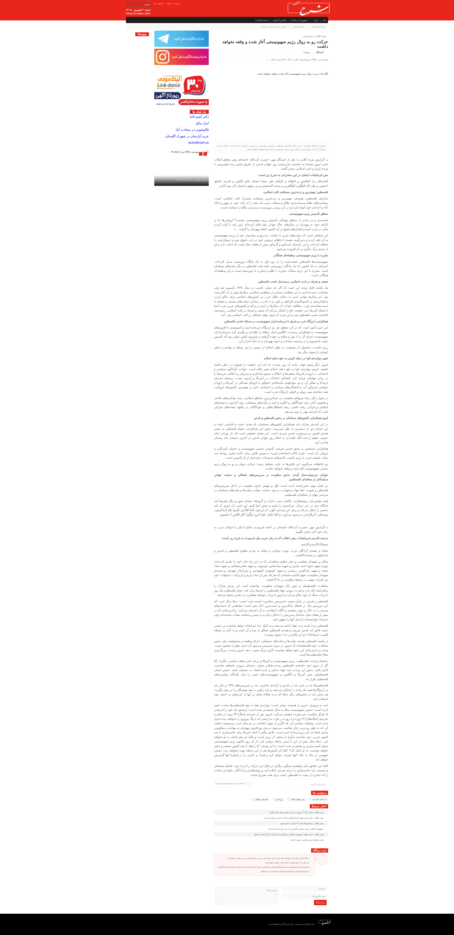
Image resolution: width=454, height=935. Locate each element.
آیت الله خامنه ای (319, 799)
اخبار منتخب (274, 26)
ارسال (319, 52)
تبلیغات (168, 3)
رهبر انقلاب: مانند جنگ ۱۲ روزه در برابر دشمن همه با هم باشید (297, 812)
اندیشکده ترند (159, 3)
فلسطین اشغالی (261, 799)
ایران (315, 20)
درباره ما (177, 3)
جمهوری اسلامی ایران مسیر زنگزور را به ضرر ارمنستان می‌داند (296, 829)
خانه (324, 20)
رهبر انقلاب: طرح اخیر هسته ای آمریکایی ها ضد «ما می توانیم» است (294, 818)
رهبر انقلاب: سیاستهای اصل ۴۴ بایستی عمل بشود (302, 823)
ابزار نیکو (202, 123)
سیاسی (264, 26)
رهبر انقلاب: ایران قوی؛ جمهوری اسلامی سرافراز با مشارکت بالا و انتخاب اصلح (289, 834)
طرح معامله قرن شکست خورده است (307, 840)
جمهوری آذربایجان (299, 20)
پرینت (307, 51)
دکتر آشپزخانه (199, 116)
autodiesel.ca (198, 142)
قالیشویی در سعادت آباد (192, 129)
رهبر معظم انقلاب (297, 799)
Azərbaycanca (261, 20)
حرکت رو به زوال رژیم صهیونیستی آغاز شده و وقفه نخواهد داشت (275, 44)
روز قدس (279, 799)
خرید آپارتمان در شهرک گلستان (187, 136)
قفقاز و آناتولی (279, 20)
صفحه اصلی (298, 26)
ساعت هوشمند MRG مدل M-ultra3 (191, 180)
